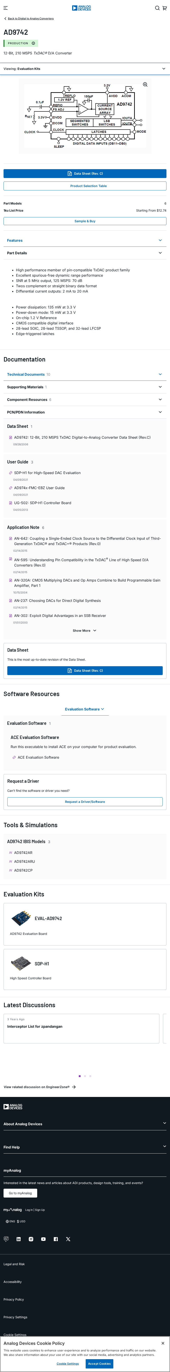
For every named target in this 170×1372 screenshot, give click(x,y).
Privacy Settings (15, 1317)
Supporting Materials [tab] (27, 387)
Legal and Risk (14, 1264)
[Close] (163, 1343)
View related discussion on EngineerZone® (37, 1087)
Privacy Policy (14, 1299)
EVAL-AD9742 (48, 918)
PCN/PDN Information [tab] (26, 412)
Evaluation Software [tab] (82, 709)
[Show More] (85, 630)
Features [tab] (15, 240)
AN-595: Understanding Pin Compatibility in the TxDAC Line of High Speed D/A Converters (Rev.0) (81, 562)
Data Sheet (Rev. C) (88, 173)
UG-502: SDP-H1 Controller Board (42, 503)
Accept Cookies (99, 1363)
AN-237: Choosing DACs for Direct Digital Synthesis (57, 600)
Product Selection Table (88, 186)
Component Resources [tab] (29, 399)
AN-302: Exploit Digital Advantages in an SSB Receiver (60, 615)
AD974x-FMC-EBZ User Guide (39, 488)
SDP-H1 (42, 963)
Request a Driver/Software (85, 802)
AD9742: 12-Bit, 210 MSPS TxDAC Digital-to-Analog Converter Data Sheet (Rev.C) (82, 437)
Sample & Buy (85, 221)
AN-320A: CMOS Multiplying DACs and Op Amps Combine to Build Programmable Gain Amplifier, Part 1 (87, 583)
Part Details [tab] (17, 253)
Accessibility (13, 1282)
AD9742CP (23, 870)
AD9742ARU (24, 861)
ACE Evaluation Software (38, 757)
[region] (85, 1354)
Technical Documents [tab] (28, 374)
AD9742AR (23, 852)
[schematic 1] (85, 116)
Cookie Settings (15, 1335)
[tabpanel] (85, 301)
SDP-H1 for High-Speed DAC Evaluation (47, 473)
